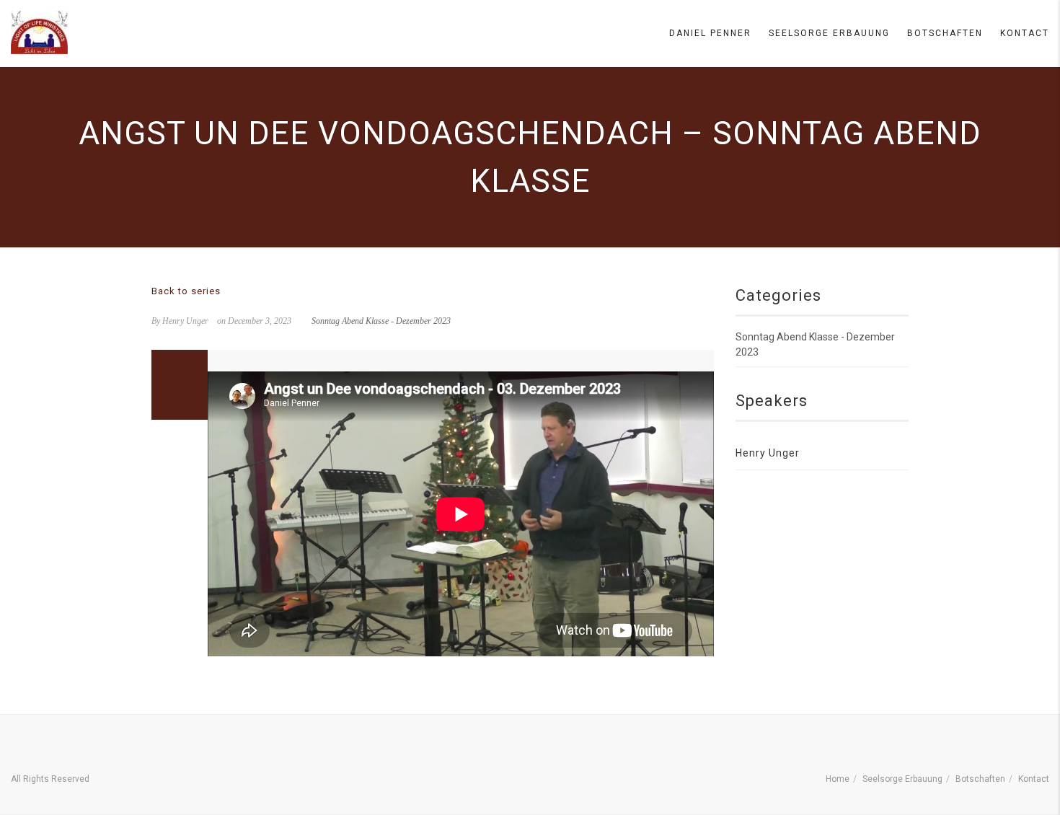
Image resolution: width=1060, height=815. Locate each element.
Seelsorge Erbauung (829, 33)
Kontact (1024, 33)
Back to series (186, 291)
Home (837, 779)
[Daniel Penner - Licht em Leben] (39, 32)
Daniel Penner (710, 33)
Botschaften (945, 33)
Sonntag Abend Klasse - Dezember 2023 (381, 321)
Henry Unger (768, 453)
